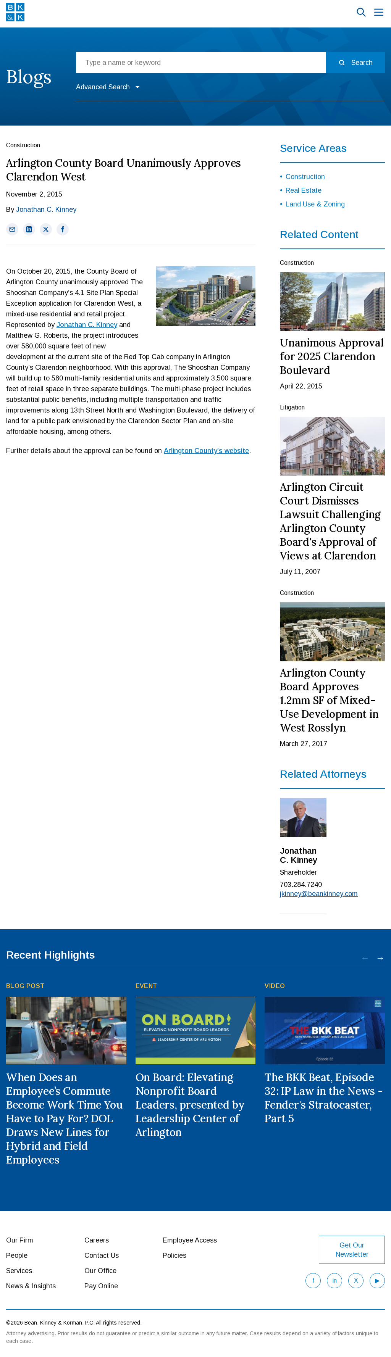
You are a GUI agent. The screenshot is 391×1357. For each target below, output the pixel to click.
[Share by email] (12, 229)
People (16, 1255)
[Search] (361, 12)
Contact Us (101, 1255)
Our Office (100, 1271)
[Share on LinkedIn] (29, 229)
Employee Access (190, 1240)
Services (19, 1271)
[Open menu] (379, 12)
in (335, 1280)
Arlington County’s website (206, 450)
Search (362, 62)
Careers (96, 1240)
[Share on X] (46, 229)
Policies (174, 1255)
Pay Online (101, 1286)
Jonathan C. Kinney (46, 209)
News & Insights (31, 1286)
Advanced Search (103, 87)
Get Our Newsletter (352, 1249)
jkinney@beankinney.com (303, 894)
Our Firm (19, 1240)
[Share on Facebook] (63, 229)
